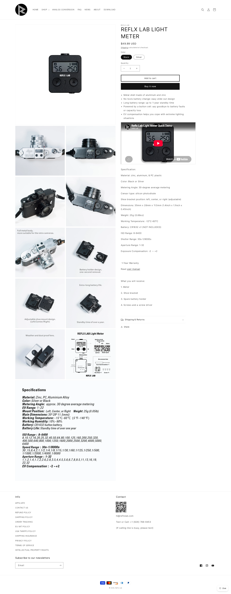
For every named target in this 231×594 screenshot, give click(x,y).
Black (126, 57)
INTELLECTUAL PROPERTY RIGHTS (32, 550)
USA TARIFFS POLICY (25, 531)
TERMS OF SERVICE (24, 545)
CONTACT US (21, 508)
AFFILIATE (20, 503)
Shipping (124, 47)
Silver (139, 57)
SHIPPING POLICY (24, 517)
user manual (133, 269)
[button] (45, 9)
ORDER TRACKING (24, 522)
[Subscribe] (60, 565)
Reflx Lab (118, 588)
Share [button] (126, 327)
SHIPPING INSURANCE (26, 536)
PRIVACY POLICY (23, 541)
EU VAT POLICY (22, 526)
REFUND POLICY (23, 512)
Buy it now (150, 86)
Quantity (124, 63)
